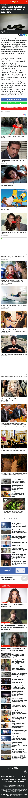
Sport (6, 4)
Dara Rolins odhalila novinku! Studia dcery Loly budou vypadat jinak (19, 700)
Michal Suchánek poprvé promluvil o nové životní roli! (18, 706)
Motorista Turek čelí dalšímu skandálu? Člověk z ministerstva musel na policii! (19, 550)
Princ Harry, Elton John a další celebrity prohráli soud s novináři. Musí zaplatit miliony (18, 662)
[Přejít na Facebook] (22, 776)
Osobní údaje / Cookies (10, 781)
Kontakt (17, 779)
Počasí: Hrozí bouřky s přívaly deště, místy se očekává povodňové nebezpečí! (18, 488)
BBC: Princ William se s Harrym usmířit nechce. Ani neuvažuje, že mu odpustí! (14, 628)
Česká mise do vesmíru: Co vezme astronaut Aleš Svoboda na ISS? (19, 544)
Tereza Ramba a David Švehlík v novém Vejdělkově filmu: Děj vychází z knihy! (17, 726)
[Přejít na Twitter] (24, 776)
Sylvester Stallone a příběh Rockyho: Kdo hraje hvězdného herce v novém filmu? (19, 745)
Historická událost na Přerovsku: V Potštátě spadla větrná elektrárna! (19, 531)
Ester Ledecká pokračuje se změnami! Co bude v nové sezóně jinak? (18, 537)
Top (25, 773)
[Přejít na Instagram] (26, 776)
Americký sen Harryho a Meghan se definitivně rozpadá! (18, 655)
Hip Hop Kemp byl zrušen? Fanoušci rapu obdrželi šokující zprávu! (19, 732)
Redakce (12, 779)
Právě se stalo (6, 586)
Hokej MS (9, 111)
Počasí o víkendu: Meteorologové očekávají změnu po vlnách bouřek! (18, 525)
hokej (6, 111)
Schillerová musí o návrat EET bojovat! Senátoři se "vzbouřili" (18, 563)
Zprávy (2, 4)
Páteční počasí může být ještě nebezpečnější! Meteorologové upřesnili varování (18, 557)
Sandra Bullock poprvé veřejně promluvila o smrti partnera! (13, 649)
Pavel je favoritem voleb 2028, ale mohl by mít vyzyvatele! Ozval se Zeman (18, 494)
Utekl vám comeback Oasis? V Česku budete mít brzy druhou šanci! (19, 681)
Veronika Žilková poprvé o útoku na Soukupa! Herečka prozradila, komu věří (19, 713)
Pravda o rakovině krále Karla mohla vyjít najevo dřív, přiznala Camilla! (18, 757)
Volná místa (21, 781)
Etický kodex (5, 779)
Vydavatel (23, 779)
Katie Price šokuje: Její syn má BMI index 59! (13, 606)
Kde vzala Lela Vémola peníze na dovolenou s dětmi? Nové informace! (18, 668)
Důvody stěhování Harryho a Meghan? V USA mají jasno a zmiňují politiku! (19, 687)
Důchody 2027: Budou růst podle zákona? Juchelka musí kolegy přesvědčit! (19, 481)
